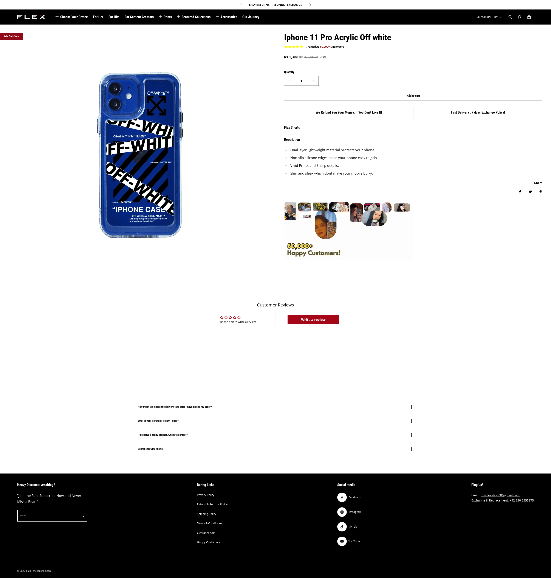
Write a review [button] (313, 319)
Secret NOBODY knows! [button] (150, 448)
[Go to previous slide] (241, 5)
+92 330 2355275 (522, 500)
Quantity (289, 72)
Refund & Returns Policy (212, 504)
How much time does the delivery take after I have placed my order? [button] (175, 406)
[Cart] (529, 17)
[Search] (510, 17)
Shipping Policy (206, 514)
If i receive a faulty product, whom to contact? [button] (163, 434)
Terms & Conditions (209, 523)
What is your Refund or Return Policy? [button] (158, 420)
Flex (28, 570)
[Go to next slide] (310, 5)
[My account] (519, 17)
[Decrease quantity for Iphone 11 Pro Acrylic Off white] (289, 81)
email (23, 515)
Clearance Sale (206, 533)
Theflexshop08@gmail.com (500, 495)
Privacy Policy (205, 495)
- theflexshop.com (41, 570)
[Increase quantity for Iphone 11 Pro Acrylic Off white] (314, 81)
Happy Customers (208, 542)
